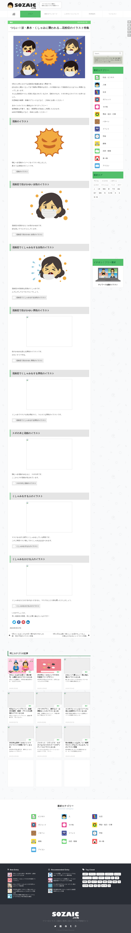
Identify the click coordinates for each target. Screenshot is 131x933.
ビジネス (97, 58)
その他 (105, 107)
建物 (104, 143)
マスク (108, 878)
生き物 (117, 60)
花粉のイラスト (22, 171)
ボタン (113, 60)
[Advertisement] (99, 5)
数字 (95, 193)
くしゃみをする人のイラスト (27, 546)
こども (110, 58)
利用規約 (92, 14)
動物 (104, 189)
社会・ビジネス (108, 77)
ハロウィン (114, 181)
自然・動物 (107, 151)
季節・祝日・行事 (109, 114)
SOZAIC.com (22, 5)
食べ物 (115, 58)
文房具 (96, 60)
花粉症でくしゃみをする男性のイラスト (31, 420)
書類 (119, 58)
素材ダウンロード (51, 14)
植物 (100, 193)
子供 (113, 189)
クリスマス (105, 181)
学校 (104, 136)
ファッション (106, 60)
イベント (106, 129)
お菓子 (85, 874)
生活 (104, 92)
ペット (113, 185)
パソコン (103, 58)
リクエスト (113, 14)
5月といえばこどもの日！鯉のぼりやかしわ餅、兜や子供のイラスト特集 (28, 635)
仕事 (99, 189)
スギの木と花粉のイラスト (26, 483)
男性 (91, 885)
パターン (105, 61)
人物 (104, 85)
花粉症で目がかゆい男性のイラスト (29, 360)
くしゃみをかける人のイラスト (27, 606)
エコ (100, 60)
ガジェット (107, 99)
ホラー (119, 185)
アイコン (106, 165)
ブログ (30, 14)
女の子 (94, 881)
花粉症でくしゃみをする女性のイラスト (31, 297)
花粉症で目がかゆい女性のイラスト (29, 234)
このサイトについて (71, 14)
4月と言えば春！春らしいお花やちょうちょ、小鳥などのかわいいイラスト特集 (70, 635)
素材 (11, 22)
